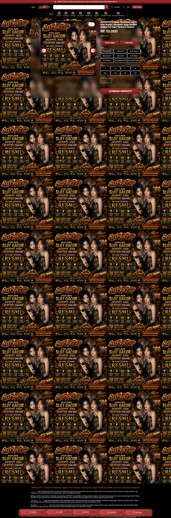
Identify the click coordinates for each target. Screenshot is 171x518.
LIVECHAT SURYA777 (120, 91)
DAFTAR (86, 512)
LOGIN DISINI (129, 43)
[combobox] (79, 7)
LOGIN (61, 512)
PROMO (34, 512)
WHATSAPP (112, 512)
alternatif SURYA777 (43, 505)
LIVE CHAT (139, 512)
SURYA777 (34, 491)
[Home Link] (44, 7)
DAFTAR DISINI (109, 43)
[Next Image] (93, 50)
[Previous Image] (44, 50)
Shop (33, 7)
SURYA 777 (40, 500)
